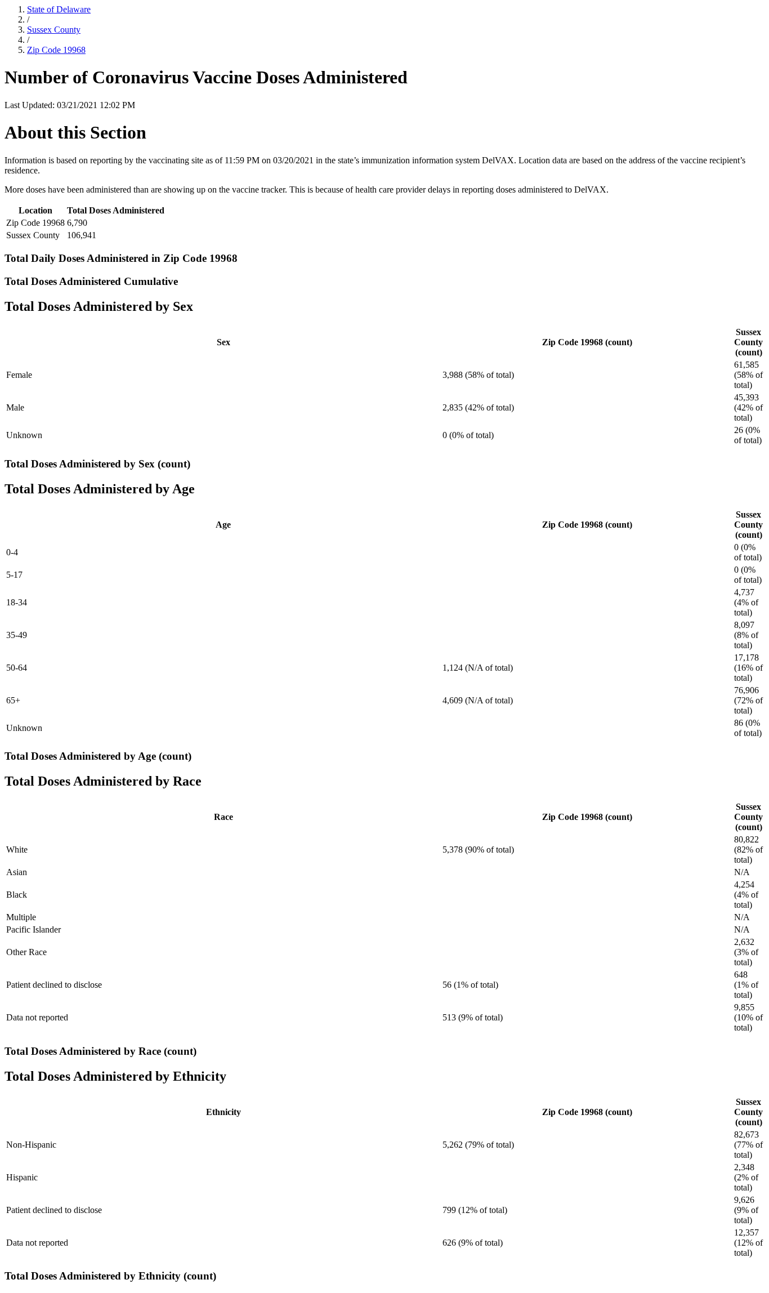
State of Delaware (59, 9)
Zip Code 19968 (56, 50)
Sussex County (54, 29)
